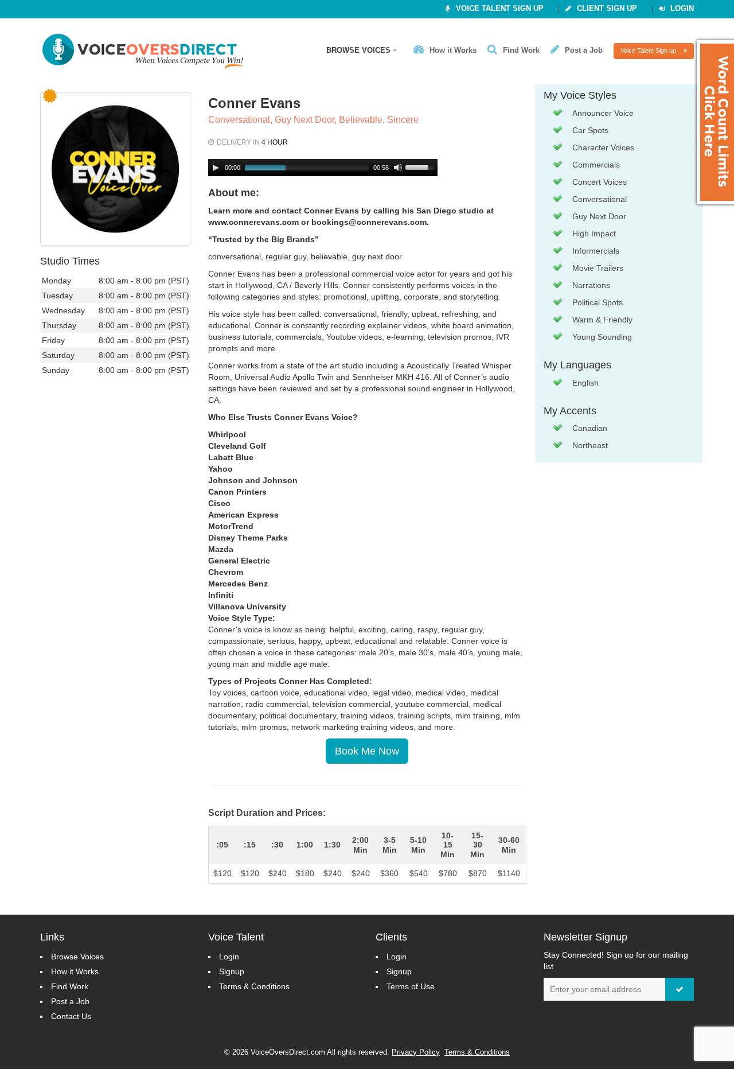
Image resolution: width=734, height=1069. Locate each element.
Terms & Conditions (254, 986)
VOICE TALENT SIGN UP (500, 8)
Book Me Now (367, 751)
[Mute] (398, 167)
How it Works (453, 50)
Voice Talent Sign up (649, 50)
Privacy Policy (416, 1052)
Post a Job (584, 50)
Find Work (521, 50)
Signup (231, 971)
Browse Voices (359, 50)
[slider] (421, 166)
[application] (323, 167)
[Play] (215, 167)
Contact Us (71, 1016)
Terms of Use (410, 986)
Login (682, 8)
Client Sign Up (607, 8)
